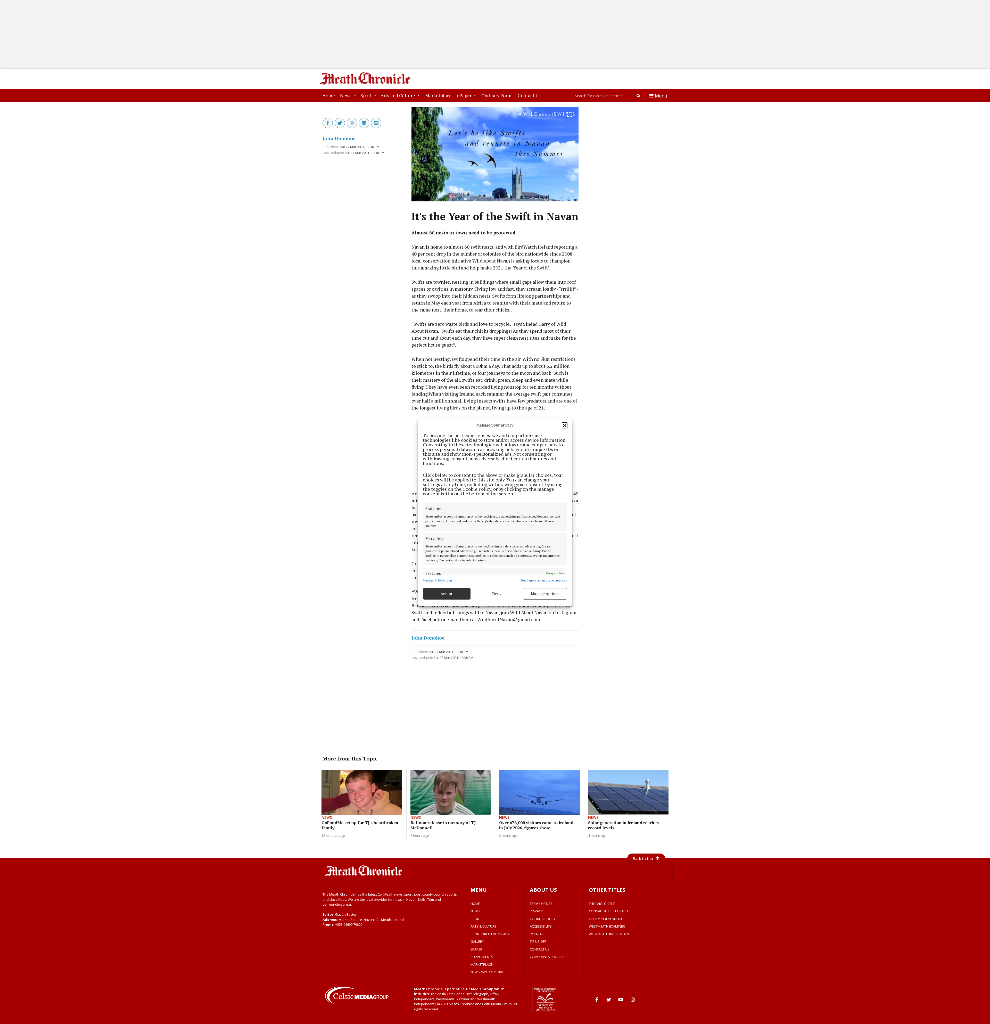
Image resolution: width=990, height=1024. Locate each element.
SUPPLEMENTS (482, 956)
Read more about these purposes (544, 580)
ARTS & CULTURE (483, 926)
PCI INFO (536, 934)
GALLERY (477, 941)
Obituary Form (497, 95)
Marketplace (439, 95)
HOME (475, 903)
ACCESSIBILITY (540, 926)
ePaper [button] (465, 95)
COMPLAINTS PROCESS (547, 956)
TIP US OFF (538, 941)
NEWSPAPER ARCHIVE (487, 972)
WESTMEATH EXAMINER (607, 926)
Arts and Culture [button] (398, 95)
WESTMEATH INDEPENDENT (610, 934)
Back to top (643, 858)
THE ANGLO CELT (602, 903)
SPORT (476, 918)
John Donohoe (339, 138)
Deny (496, 593)
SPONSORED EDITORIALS (490, 934)
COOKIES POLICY (542, 918)
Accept (446, 593)
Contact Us (530, 95)
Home (329, 95)
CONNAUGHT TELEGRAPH (608, 911)
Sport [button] (366, 95)
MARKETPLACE (482, 964)
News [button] (346, 95)
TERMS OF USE (541, 903)
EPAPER (476, 949)
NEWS (475, 911)
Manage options (545, 593)
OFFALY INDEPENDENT (605, 918)
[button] (564, 425)
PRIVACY (536, 911)
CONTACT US (540, 949)
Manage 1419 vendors (438, 580)
